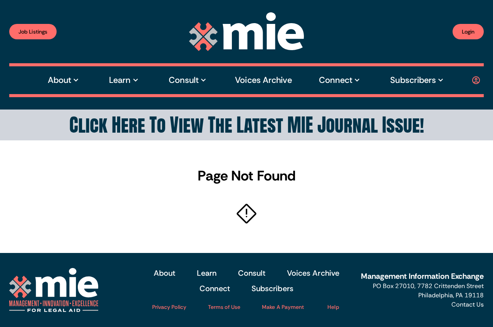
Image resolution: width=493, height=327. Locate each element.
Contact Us (467, 304)
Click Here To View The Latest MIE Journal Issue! (246, 125)
